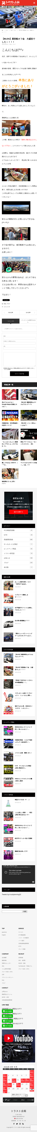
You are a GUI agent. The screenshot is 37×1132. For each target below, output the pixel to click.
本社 (3, 966)
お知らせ (18, 558)
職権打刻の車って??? (21, 851)
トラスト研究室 (18, 553)
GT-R (18, 535)
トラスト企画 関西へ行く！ (23, 753)
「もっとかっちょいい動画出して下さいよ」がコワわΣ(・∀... (10, 444)
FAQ (3, 980)
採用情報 (20, 957)
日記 (10, 44)
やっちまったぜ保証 (18, 544)
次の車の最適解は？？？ (22, 620)
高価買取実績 (18, 539)
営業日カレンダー (6, 963)
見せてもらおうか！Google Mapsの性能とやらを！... (9, 404)
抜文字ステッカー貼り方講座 (23, 838)
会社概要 (4, 957)
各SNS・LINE (5, 997)
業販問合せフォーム (7, 994)
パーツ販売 (21, 940)
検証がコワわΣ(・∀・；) (22, 799)
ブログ (14, 44)
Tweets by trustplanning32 (11, 894)
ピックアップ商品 (18, 549)
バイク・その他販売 (23, 938)
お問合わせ (5, 991)
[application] (18, 874)
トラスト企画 (18, 1111)
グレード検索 (21, 949)
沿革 (3, 974)
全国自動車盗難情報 (23, 943)
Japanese (4, 932)
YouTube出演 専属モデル (25, 966)
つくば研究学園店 (6, 969)
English (4, 935)
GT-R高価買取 (22, 935)
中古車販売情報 (18, 530)
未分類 (18, 567)
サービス (20, 932)
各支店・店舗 (21, 963)
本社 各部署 (21, 960)
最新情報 (4, 960)
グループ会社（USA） (7, 971)
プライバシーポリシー (7, 977)
